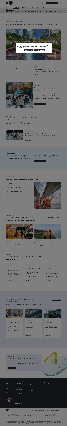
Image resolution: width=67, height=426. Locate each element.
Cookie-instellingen (28, 50)
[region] (34, 48)
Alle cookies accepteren (39, 50)
